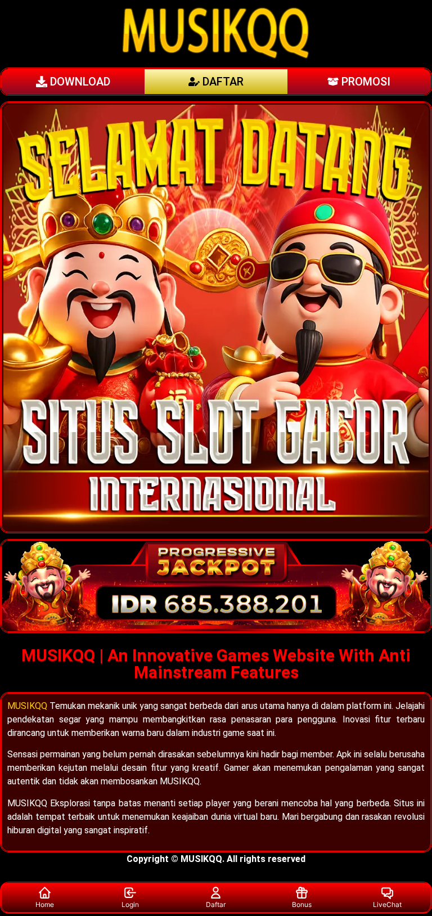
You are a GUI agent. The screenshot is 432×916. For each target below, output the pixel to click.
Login (130, 904)
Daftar (216, 904)
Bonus (302, 904)
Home (44, 904)
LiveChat (387, 904)
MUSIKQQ (27, 706)
